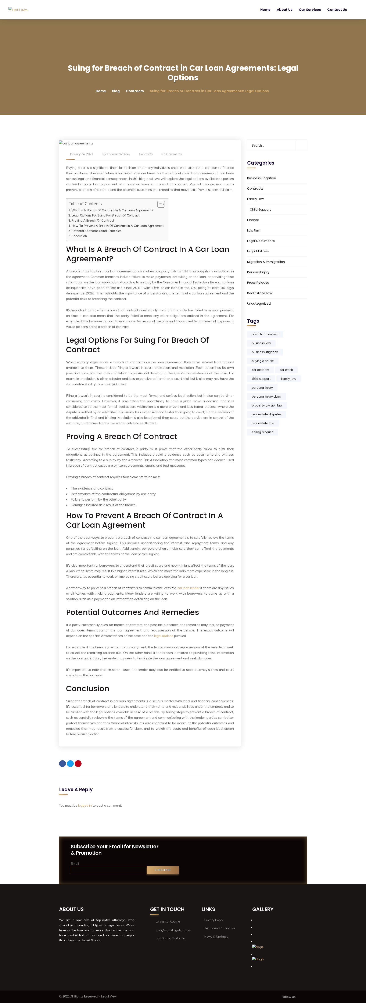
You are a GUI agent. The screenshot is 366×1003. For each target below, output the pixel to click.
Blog (116, 91)
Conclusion (79, 236)
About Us (285, 9)
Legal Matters (258, 251)
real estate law (263, 423)
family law (288, 379)
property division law (267, 405)
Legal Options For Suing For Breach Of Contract (106, 215)
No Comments (171, 154)
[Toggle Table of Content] (159, 204)
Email (75, 863)
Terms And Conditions (220, 928)
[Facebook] (62, 763)
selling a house (262, 432)
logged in (85, 805)
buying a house (263, 361)
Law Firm (253, 230)
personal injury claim (266, 396)
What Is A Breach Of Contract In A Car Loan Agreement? (112, 210)
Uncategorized (259, 303)
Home (265, 9)
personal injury (262, 388)
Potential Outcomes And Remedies (96, 231)
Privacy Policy (213, 920)
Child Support (260, 209)
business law (261, 343)
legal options (163, 636)
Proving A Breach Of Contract (93, 220)
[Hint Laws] (18, 10)
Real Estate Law (259, 293)
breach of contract (265, 334)
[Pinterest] (78, 763)
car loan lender (188, 588)
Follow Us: (289, 997)
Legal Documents (261, 241)
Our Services (310, 9)
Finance (253, 220)
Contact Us (337, 9)
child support (261, 379)
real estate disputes (267, 414)
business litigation (265, 352)
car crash (286, 370)
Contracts (135, 91)
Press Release (258, 282)
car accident (260, 370)
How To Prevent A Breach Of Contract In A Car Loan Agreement (118, 226)
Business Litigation (261, 178)
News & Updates (216, 936)
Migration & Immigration (266, 261)
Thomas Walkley (118, 154)
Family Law (255, 199)
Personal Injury (258, 272)
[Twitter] (70, 763)
